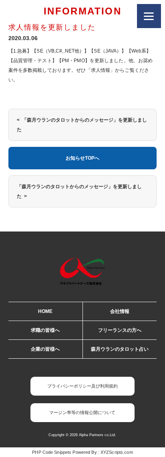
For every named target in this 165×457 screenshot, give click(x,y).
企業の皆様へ (45, 349)
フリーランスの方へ (119, 330)
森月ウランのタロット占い (120, 349)
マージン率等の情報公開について (82, 412)
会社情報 (119, 311)
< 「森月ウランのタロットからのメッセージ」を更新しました (82, 124)
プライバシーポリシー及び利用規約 (82, 386)
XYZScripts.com (117, 452)
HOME (45, 311)
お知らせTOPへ (82, 158)
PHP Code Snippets (51, 452)
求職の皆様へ (45, 330)
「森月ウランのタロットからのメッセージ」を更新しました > (79, 191)
